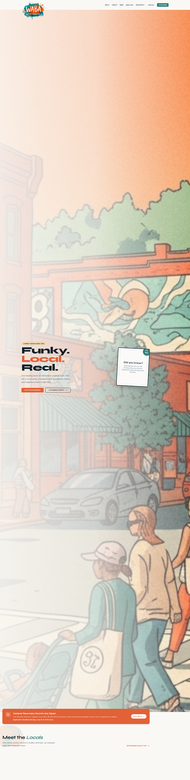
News (122, 5)
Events (114, 5)
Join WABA (163, 5)
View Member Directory (136, 746)
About (107, 5)
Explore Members (32, 390)
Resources (140, 5)
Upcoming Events (56, 390)
